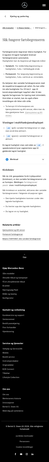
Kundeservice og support (13, 315)
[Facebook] (15, 454)
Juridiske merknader (24, 436)
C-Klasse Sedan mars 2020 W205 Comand (24, 28)
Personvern (25, 441)
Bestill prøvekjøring (11, 323)
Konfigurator (8, 298)
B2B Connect (8, 369)
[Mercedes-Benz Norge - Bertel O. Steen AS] (24, 5)
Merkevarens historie (12, 398)
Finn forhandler (9, 327)
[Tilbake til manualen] (6, 16)
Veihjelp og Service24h (12, 348)
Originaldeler (8, 365)
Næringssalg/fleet (10, 290)
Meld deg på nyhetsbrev (13, 410)
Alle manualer (8, 28)
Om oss (6, 394)
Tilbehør (6, 373)
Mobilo (6, 352)
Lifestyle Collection (11, 377)
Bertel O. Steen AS (11, 406)
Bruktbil (6, 285)
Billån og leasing (10, 294)
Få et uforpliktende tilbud (14, 281)
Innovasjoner (8, 402)
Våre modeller (9, 273)
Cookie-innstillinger (24, 447)
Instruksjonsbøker (10, 361)
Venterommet (8, 319)
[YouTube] (21, 454)
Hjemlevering (8, 331)
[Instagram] (26, 454)
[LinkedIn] (32, 454)
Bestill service (9, 357)
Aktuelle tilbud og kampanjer (15, 277)
